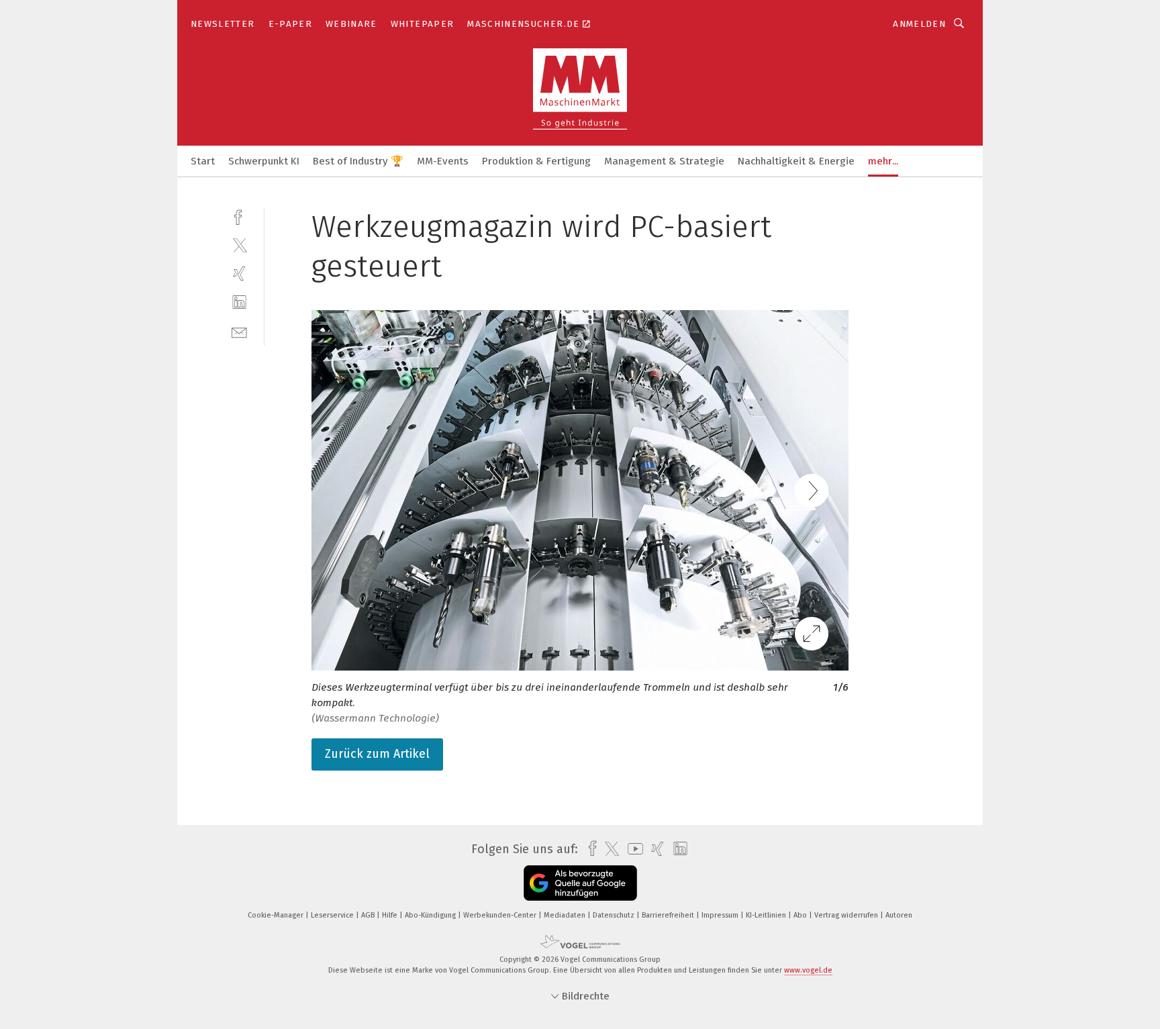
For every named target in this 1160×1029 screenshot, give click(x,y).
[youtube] (632, 848)
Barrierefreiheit (669, 915)
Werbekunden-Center (500, 915)
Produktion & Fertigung (536, 161)
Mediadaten (565, 915)
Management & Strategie (664, 161)
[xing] (239, 273)
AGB (369, 915)
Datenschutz (614, 915)
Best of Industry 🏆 (358, 161)
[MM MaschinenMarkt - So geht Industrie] (203, 160)
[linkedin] (239, 302)
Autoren (898, 915)
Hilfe (390, 915)
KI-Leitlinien (767, 915)
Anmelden (919, 24)
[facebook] (239, 215)
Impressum (721, 915)
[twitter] (239, 244)
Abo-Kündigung (431, 915)
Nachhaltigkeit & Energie (796, 161)
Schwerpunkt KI (263, 161)
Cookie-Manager (276, 915)
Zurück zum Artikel (377, 753)
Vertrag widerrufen (847, 915)
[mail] (239, 331)
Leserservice (333, 915)
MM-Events (443, 161)
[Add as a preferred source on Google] (580, 883)
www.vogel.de (808, 970)
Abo (801, 915)
